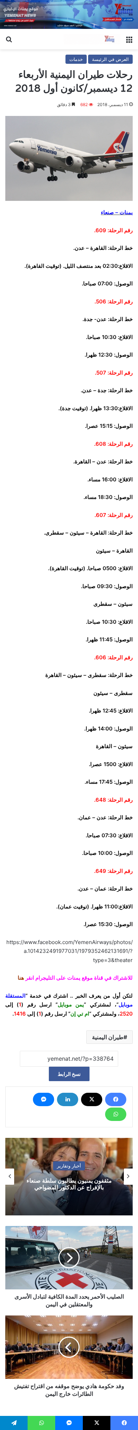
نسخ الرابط (69, 1074)
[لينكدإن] (67, 1099)
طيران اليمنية (107, 1037)
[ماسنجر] (43, 1099)
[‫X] (91, 1099)
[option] (69, 1176)
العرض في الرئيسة (110, 59)
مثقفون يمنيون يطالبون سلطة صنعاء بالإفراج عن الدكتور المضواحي (69, 1184)
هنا (21, 977)
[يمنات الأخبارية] (92, 39)
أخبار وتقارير (69, 1166)
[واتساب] (115, 1114)
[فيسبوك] (115, 1099)
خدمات (76, 59)
